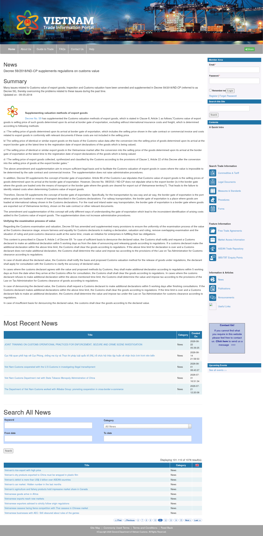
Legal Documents (227, 181)
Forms (221, 208)
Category (109, 420)
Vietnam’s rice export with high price (22, 470)
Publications (224, 288)
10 (155, 520)
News (221, 279)
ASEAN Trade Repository (230, 248)
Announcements (226, 297)
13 (171, 520)
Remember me (219, 90)
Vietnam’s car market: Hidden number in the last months (32, 484)
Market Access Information (231, 239)
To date (108, 433)
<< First (118, 520)
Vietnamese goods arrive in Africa (21, 494)
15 (181, 520)
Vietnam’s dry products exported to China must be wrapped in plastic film (41, 474)
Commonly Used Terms (117, 527)
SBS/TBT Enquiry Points (230, 257)
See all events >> (218, 370)
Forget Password (228, 95)
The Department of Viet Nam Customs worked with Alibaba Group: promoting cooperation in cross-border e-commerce (63, 389)
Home (11, 49)
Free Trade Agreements (230, 230)
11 (160, 520)
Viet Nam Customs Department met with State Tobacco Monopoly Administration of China (49, 378)
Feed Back (167, 527)
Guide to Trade (45, 49)
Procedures (223, 199)
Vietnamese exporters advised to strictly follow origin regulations (36, 503)
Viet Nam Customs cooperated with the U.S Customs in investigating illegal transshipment (49, 366)
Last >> (197, 520)
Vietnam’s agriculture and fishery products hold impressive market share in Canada (46, 489)
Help (91, 49)
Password (214, 75)
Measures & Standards (229, 190)
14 (176, 520)
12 (165, 520)
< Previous (130, 520)
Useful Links (224, 306)
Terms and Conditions (145, 527)
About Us (26, 49)
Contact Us (77, 49)
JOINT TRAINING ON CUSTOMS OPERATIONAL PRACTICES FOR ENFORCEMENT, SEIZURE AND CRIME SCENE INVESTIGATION (73, 344)
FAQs (62, 49)
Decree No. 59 (33, 118)
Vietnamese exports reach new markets (24, 498)
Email (212, 64)
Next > (188, 520)
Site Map (95, 527)
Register (213, 95)
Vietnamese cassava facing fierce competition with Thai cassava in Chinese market (46, 508)
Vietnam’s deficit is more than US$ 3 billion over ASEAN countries (37, 479)
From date (10, 433)
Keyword (9, 419)
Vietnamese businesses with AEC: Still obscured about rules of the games (41, 513)
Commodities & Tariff (228, 173)
